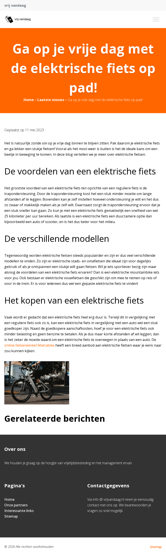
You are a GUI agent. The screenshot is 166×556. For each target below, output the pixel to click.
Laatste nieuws (50, 99)
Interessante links (19, 510)
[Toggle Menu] (156, 19)
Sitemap (11, 516)
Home (29, 99)
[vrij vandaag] (17, 19)
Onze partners (16, 505)
